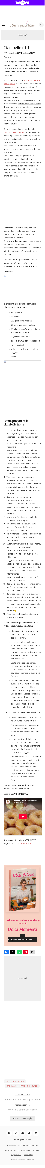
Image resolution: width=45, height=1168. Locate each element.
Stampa (32, 952)
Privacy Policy (28, 1155)
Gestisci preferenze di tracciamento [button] (22, 1159)
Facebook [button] (6, 952)
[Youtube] (22, 1133)
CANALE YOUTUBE (23, 843)
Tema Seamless (12, 1145)
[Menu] (3, 24)
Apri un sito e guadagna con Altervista (17, 1151)
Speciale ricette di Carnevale (22, 1086)
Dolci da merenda (15, 1081)
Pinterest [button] (25, 952)
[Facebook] (9, 1133)
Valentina (7, 57)
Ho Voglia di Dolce (22, 1139)
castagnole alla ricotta (14, 132)
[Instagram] (16, 1133)
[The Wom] (22, 3)
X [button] (13, 952)
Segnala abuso (16, 1155)
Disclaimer (35, 1151)
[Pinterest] (36, 1133)
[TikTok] (29, 1133)
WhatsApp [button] (19, 952)
